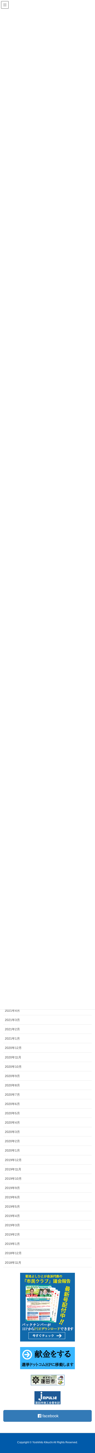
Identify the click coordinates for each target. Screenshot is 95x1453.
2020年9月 (12, 1076)
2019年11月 (13, 1169)
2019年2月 (12, 1234)
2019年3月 (12, 1225)
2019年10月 (13, 1178)
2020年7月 (12, 1094)
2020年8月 (12, 1085)
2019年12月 (13, 1160)
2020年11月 (13, 1057)
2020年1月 (12, 1150)
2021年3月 (12, 1020)
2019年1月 (12, 1244)
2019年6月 (12, 1197)
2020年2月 (12, 1141)
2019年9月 (12, 1188)
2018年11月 (13, 1262)
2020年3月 (12, 1132)
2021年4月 (12, 1010)
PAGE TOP (87, 1405)
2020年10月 (13, 1066)
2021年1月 (12, 1038)
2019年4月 (12, 1216)
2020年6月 (12, 1104)
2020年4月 (12, 1122)
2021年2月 (12, 1029)
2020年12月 (13, 1048)
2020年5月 (12, 1113)
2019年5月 (12, 1206)
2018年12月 (13, 1253)
